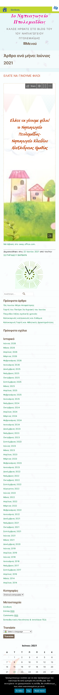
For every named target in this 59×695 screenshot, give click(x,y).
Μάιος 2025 (9, 386)
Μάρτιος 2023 (10, 459)
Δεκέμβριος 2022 (11, 471)
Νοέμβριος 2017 (11, 565)
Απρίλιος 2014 (10, 583)
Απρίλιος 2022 (10, 501)
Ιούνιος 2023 (9, 446)
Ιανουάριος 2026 (11, 365)
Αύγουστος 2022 (11, 489)
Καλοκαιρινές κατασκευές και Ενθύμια (22, 318)
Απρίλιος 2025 (10, 390)
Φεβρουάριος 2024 (12, 420)
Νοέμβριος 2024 (11, 403)
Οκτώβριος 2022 (11, 480)
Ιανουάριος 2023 (11, 467)
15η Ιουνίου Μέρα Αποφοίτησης (18, 305)
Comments (10, 615)
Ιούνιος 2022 (9, 493)
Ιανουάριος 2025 (11, 399)
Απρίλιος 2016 (10, 574)
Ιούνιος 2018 (9, 557)
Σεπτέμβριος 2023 (12, 442)
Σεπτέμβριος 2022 (12, 484)
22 (14, 672)
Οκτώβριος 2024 (11, 407)
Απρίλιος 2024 (10, 412)
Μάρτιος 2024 (10, 416)
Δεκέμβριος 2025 (11, 369)
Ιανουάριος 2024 (11, 424)
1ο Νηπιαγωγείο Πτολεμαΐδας (29, 18)
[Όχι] (55, 684)
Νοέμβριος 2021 (11, 523)
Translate (8, 636)
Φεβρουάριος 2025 (12, 395)
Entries (9, 611)
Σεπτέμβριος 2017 (12, 570)
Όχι (28, 691)
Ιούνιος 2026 (9, 343)
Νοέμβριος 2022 (11, 476)
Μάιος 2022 (9, 497)
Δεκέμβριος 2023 (12, 429)
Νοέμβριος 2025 (11, 373)
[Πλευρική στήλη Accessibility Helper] (55, 8)
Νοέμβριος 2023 (11, 433)
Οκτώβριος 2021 (11, 527)
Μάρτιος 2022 (10, 506)
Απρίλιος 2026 (10, 352)
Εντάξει (19, 691)
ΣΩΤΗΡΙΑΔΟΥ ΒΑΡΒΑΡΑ (15, 255)
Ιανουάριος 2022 (11, 514)
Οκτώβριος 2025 (11, 377)
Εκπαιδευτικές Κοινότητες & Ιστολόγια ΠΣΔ (24, 620)
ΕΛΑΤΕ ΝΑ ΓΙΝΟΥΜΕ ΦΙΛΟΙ (22, 75)
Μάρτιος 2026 (10, 356)
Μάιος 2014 (9, 578)
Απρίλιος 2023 (10, 454)
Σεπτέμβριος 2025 (12, 382)
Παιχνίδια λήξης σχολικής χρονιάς (20, 314)
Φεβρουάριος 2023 (12, 463)
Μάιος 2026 (9, 348)
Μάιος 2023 (9, 450)
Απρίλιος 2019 (10, 553)
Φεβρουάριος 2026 (12, 360)
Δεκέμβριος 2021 (11, 518)
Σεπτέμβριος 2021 (12, 531)
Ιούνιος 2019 (9, 548)
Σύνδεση (15, 10)
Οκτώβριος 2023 (11, 437)
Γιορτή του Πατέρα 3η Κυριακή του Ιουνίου (24, 309)
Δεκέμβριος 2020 (12, 544)
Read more (40, 691)
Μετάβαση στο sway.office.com (19, 244)
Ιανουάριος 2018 (11, 561)
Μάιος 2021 (8, 540)
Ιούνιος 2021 (9, 536)
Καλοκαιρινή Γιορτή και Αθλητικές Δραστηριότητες (28, 322)
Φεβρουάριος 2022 (12, 510)
